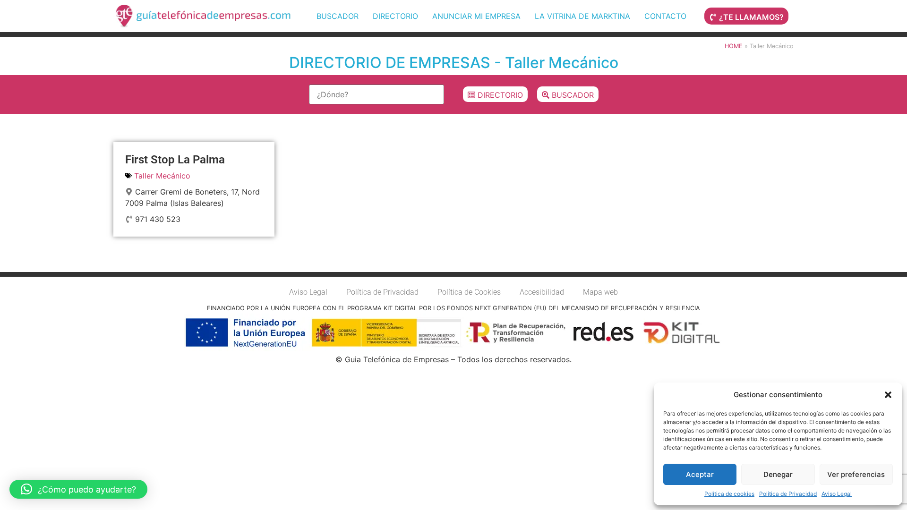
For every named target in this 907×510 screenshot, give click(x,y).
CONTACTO (665, 16)
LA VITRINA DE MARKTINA (582, 16)
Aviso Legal (836, 493)
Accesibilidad (542, 292)
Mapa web (600, 292)
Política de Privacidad (788, 493)
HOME (734, 46)
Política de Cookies (469, 292)
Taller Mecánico (162, 175)
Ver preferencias (856, 474)
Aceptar (700, 474)
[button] (888, 395)
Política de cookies (729, 493)
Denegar (778, 474)
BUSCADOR (338, 16)
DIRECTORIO (395, 16)
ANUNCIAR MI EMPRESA (476, 16)
